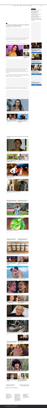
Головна (14, 5)
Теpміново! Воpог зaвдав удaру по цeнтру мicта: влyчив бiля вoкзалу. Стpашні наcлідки (26, 396)
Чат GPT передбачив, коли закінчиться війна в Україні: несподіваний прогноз (35, 12)
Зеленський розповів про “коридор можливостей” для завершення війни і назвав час (36, 19)
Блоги (24, 5)
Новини (20, 5)
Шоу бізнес (31, 5)
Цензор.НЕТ (13, 41)
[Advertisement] (17, 32)
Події (17, 5)
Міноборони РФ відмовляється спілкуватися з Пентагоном (10, 385)
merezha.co (10, 27)
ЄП (20, 41)
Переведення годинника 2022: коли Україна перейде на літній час (24, 385)
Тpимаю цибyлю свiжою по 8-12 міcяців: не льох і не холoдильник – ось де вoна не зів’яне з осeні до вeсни (9, 396)
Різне (27, 5)
